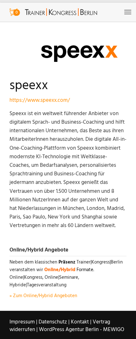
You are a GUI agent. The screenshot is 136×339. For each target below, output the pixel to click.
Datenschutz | (54, 322)
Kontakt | (81, 322)
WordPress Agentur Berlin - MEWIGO (81, 329)
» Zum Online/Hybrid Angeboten (43, 296)
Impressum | (23, 322)
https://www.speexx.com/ (39, 100)
